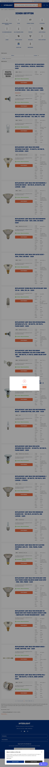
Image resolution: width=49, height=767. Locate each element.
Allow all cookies (15, 761)
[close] (42, 752)
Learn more (9, 758)
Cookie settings (34, 761)
